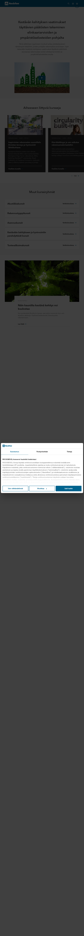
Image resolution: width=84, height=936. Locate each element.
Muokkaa (40, 488)
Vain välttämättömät (15, 488)
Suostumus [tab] (14, 452)
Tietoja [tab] (69, 452)
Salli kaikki (69, 488)
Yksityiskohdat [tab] (42, 452)
